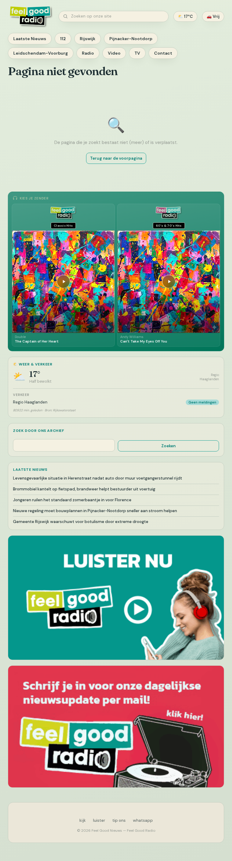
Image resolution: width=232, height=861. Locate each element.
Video (114, 53)
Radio (88, 53)
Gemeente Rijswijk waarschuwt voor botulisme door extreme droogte (80, 521)
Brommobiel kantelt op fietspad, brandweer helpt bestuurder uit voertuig (84, 489)
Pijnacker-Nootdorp (130, 38)
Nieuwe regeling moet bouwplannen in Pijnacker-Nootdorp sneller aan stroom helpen (95, 510)
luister (99, 820)
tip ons (119, 820)
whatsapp (143, 820)
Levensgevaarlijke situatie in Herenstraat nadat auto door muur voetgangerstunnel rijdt (97, 478)
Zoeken (168, 445)
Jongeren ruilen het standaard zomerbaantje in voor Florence (72, 499)
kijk (82, 820)
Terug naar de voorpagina (116, 158)
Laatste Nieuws (29, 38)
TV (137, 53)
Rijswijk (87, 38)
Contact (163, 53)
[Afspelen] (63, 281)
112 (63, 38)
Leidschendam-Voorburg (40, 53)
